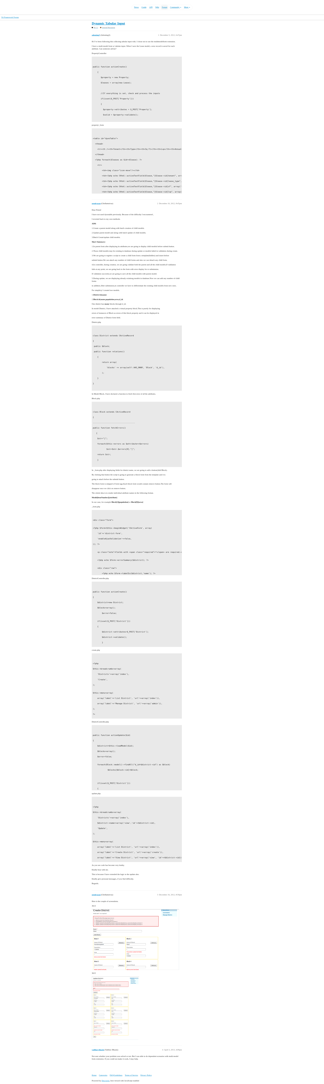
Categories (103, 1075)
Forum (164, 7)
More (186, 7)
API (151, 7)
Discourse (105, 1081)
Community (175, 7)
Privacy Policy (146, 1075)
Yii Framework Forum (10, 17)
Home (94, 1075)
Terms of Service (131, 1075)
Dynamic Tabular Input (108, 23)
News (136, 7)
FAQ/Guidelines (116, 1075)
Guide (143, 7)
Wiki (157, 7)
